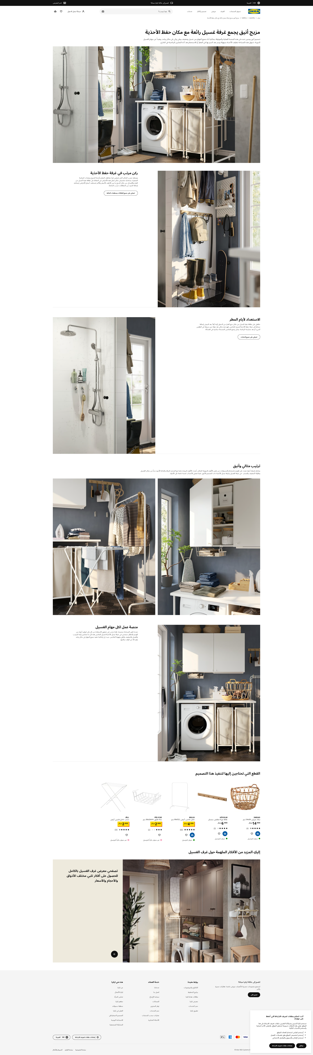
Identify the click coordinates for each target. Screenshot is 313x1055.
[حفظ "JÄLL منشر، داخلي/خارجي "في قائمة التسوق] (126, 835)
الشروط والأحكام (57, 1050)
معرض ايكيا (194, 1001)
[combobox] (139, 11)
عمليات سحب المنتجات (150, 1015)
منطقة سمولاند (117, 1006)
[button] (209, 239)
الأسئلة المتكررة (153, 1020)
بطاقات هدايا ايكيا (192, 997)
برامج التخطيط (193, 992)
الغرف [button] (222, 11)
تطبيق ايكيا (194, 1011)
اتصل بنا (156, 992)
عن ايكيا (120, 987)
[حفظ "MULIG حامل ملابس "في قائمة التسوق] (186, 835)
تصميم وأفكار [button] (201, 11)
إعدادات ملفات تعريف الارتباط (282, 1046)
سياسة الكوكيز (69, 1050)
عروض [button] (213, 11)
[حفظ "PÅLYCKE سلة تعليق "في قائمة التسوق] (159, 835)
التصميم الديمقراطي (116, 1015)
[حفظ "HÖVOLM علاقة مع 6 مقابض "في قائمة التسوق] (219, 833)
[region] (280, 1031)
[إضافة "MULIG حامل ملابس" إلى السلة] (192, 835)
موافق (301, 1046)
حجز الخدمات (193, 1006)
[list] (156, 811)
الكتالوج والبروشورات (191, 987)
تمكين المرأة (118, 997)
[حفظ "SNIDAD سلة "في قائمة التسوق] (251, 833)
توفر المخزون (154, 1006)
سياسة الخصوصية (80, 1050)
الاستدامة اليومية (117, 1020)
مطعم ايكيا (119, 1001)
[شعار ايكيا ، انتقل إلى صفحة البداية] (254, 11)
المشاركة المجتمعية (116, 1024)
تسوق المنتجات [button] (235, 11)
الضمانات (155, 1001)
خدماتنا (156, 987)
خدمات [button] (189, 11)
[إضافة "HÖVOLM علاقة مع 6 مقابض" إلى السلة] (225, 833)
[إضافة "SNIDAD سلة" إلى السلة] (257, 833)
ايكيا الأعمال (119, 992)
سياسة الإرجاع (154, 997)
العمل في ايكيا (118, 1011)
